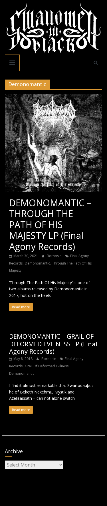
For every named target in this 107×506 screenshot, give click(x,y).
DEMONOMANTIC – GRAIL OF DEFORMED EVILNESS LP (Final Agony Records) (53, 343)
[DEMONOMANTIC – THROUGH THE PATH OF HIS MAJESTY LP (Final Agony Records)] (53, 97)
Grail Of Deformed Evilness (46, 366)
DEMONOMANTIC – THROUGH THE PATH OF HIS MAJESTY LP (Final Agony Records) (50, 225)
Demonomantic (37, 263)
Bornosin (54, 255)
